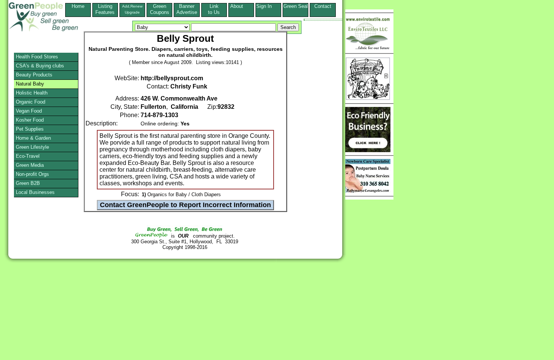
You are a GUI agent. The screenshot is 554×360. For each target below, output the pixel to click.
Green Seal (295, 6)
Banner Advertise (186, 9)
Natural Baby (30, 84)
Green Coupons (159, 9)
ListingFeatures (105, 9)
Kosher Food (30, 120)
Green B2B (28, 183)
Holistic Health (31, 93)
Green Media (30, 165)
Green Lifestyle (32, 147)
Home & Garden (33, 138)
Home (78, 6)
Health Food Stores (37, 56)
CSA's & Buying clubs (40, 66)
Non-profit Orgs (32, 174)
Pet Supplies (30, 129)
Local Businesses (35, 192)
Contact (322, 9)
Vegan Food (29, 111)
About (241, 6)
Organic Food (30, 102)
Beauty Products (34, 75)
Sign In (268, 6)
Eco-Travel (28, 156)
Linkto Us (214, 9)
